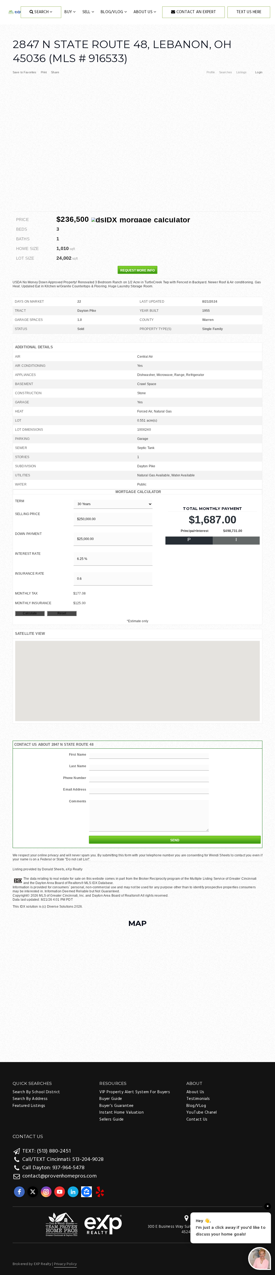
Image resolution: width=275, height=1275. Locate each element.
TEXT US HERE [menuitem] (248, 12)
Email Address (74, 789)
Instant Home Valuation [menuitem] (121, 1112)
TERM (19, 501)
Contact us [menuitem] (197, 1119)
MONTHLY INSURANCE (33, 603)
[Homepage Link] (84, 1225)
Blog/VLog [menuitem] (112, 12)
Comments (77, 801)
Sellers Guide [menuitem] (111, 1119)
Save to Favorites (25, 72)
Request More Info (137, 270)
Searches (225, 72)
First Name (77, 754)
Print (44, 72)
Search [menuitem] (41, 12)
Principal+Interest (195, 531)
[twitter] (32, 1191)
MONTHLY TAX (26, 593)
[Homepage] (14, 12)
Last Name (77, 766)
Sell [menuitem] (87, 12)
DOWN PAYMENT (28, 534)
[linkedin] (73, 1191)
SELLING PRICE (27, 514)
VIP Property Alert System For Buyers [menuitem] (134, 1092)
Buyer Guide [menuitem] (110, 1099)
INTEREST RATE (28, 554)
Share (55, 72)
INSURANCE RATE (29, 573)
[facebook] (19, 1191)
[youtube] (59, 1191)
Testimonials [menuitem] (198, 1099)
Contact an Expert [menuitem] (195, 12)
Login (258, 72)
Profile (211, 72)
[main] (137, 466)
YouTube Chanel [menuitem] (201, 1112)
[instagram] (46, 1191)
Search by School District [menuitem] (36, 1092)
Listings (241, 72)
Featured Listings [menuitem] (29, 1106)
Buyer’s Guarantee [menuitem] (116, 1106)
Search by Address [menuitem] (30, 1099)
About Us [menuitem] (143, 12)
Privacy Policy (65, 1264)
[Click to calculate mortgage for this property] (140, 220)
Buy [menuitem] (68, 12)
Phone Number (74, 778)
